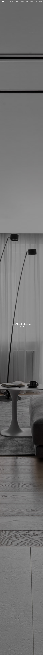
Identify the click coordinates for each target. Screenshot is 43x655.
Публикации (22, 1)
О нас (17, 1)
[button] (21, 329)
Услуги (31, 1)
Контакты (40, 1)
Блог (36, 1)
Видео (27, 1)
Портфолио (12, 1)
